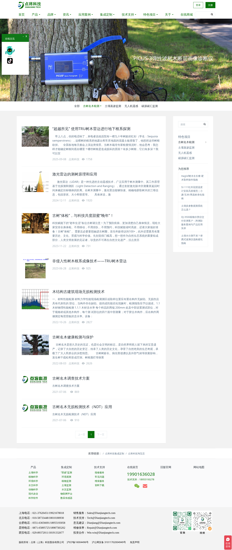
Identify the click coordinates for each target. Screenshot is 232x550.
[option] (116, 60)
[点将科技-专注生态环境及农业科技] (30, 5)
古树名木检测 (91, 106)
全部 (77, 106)
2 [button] (118, 96)
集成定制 (106, 14)
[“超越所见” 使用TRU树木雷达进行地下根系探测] (35, 136)
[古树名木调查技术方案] (35, 380)
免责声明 (134, 542)
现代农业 (33, 493)
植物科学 (33, 476)
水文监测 (66, 489)
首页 (22, 14)
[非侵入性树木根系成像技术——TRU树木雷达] (35, 269)
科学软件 (33, 497)
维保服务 (99, 481)
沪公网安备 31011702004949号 (109, 542)
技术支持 (128, 14)
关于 (168, 14)
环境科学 (33, 481)
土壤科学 (33, 472)
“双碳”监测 (66, 472)
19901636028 (141, 474)
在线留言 (132, 467)
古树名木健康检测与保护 (72, 336)
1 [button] (114, 96)
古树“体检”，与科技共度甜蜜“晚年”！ (83, 215)
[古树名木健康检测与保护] (35, 345)
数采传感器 (66, 497)
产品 (35, 14)
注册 (210, 5)
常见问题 (99, 476)
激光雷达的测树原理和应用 (74, 173)
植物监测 (66, 481)
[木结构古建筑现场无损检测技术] (35, 299)
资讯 (66, 14)
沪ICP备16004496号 (77, 542)
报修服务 (99, 472)
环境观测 (66, 476)
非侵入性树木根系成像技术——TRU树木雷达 (89, 260)
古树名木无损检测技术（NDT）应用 (82, 406)
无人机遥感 (131, 106)
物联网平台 (66, 493)
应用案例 (84, 14)
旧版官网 (165, 467)
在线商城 (187, 14)
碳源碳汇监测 (149, 106)
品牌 (50, 14)
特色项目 (149, 14)
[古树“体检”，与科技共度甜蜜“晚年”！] (35, 223)
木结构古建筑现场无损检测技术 (78, 291)
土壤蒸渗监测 (113, 106)
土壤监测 (66, 485)
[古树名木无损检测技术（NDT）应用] (35, 408)
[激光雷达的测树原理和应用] (35, 182)
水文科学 (33, 485)
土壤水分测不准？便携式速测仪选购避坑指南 (192, 239)
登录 (198, 5)
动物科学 (33, 489)
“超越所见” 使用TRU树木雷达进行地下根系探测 (91, 128)
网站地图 (198, 467)
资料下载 (99, 485)
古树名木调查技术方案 (71, 378)
